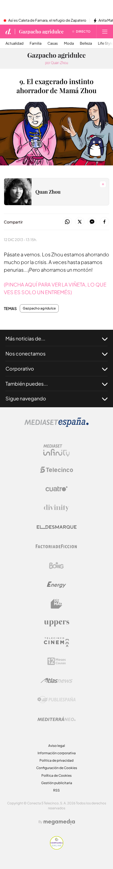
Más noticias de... (25, 338)
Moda (69, 43)
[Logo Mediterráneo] (56, 719)
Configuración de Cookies (56, 768)
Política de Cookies (56, 775)
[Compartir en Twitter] (79, 222)
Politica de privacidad (56, 760)
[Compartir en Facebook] (104, 222)
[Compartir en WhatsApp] (67, 222)
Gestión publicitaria (56, 783)
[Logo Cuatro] (56, 489)
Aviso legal (56, 746)
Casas (52, 43)
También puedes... (26, 383)
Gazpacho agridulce (41, 31)
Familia (35, 43)
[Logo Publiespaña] (56, 700)
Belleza (86, 43)
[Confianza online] (56, 848)
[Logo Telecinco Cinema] (56, 642)
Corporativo (19, 368)
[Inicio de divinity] (8, 31)
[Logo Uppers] (56, 623)
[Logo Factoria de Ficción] (56, 546)
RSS (56, 790)
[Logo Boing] (56, 565)
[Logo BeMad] (56, 604)
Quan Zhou (48, 191)
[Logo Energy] (56, 585)
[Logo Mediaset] (56, 425)
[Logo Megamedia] (59, 822)
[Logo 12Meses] (56, 661)
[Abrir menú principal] (105, 31)
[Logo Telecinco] (56, 470)
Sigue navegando (25, 398)
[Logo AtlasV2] (57, 680)
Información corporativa (57, 753)
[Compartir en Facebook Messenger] (92, 222)
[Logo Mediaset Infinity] (56, 450)
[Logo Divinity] (56, 508)
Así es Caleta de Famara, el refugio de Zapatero (47, 20)
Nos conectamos (25, 353)
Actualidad (14, 43)
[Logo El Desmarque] (57, 527)
